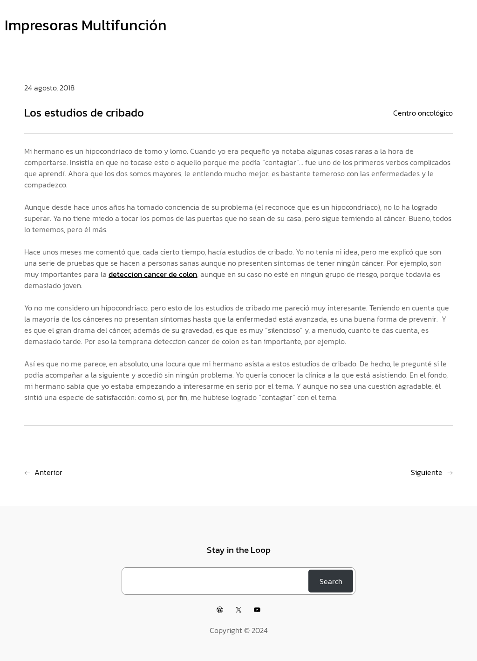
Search (331, 581)
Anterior (48, 472)
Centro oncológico (423, 112)
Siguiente (427, 472)
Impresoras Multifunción (86, 25)
